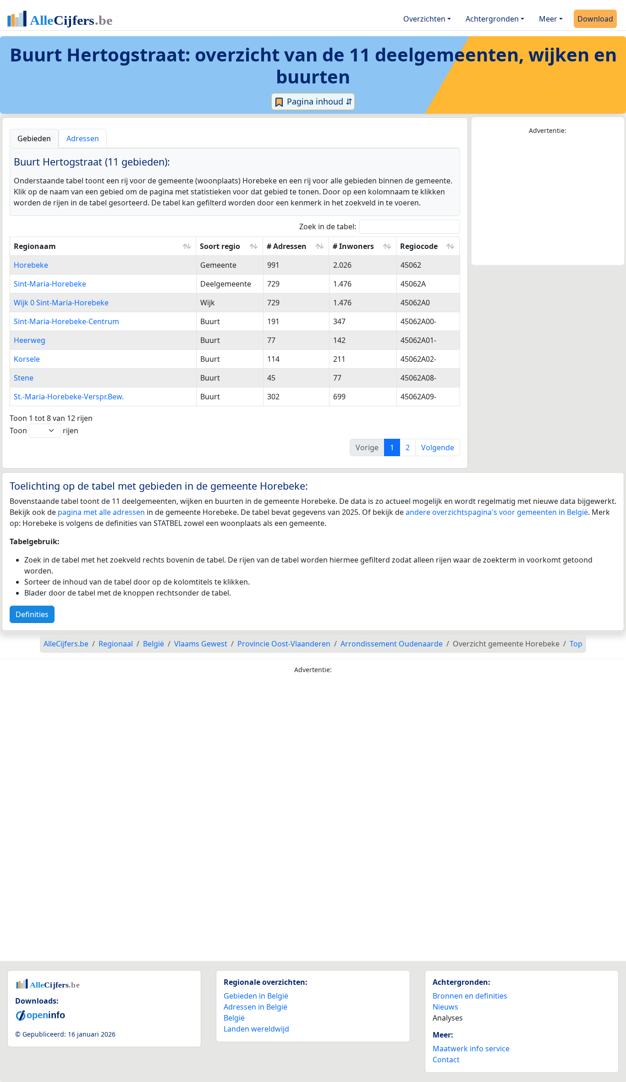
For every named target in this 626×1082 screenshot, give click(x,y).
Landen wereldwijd (256, 1029)
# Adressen (287, 246)
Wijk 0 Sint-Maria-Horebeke (61, 303)
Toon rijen (44, 430)
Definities (32, 614)
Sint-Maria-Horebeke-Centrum (66, 321)
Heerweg (29, 340)
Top (576, 644)
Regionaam (35, 246)
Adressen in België (255, 1007)
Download (595, 19)
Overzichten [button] (424, 19)
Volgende (437, 447)
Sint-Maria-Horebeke (50, 284)
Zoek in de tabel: (327, 226)
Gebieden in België (256, 996)
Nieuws (445, 1007)
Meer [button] (548, 19)
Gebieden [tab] (34, 138)
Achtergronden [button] (492, 19)
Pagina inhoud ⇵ (318, 101)
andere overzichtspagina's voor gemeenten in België (497, 512)
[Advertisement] (548, 200)
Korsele (27, 359)
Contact (446, 1059)
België (234, 1018)
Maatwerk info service (471, 1048)
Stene (23, 378)
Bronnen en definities (470, 996)
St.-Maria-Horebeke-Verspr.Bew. (69, 397)
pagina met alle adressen (101, 512)
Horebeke (31, 265)
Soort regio (220, 246)
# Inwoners (353, 246)
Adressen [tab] (82, 138)
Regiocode (419, 246)
